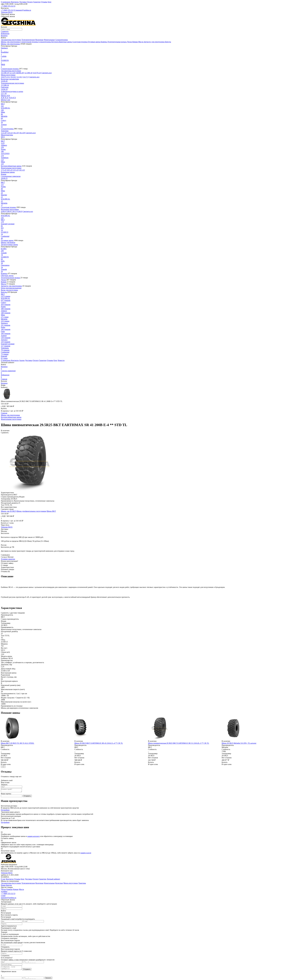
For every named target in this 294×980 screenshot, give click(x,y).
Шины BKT (51, 511)
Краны (3, 174)
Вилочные (39, 40)
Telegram (4, 12)
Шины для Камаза (8, 242)
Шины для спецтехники (10, 42)
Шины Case (5, 100)
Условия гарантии (8, 559)
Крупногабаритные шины (61, 42)
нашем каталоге (33, 836)
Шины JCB (5, 96)
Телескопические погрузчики (12, 83)
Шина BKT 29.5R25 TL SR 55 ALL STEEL (17, 743)
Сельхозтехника (61, 40)
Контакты (15, 2)
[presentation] (2, 766)
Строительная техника (29, 42)
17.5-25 (4, 170)
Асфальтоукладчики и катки (12, 91)
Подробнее (5, 810)
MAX (10, 12)
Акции (22, 360)
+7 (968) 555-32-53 (8, 6)
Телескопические (28, 40)
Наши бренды (6, 885)
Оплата (30, 2)
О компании (6, 2)
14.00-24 (4, 89)
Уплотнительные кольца (117, 42)
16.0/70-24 (37, 73)
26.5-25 (22, 170)
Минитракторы (7, 135)
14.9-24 (10, 133)
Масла (141, 42)
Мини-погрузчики (8, 75)
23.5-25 (16, 170)
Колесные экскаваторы (10, 79)
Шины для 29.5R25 (8, 511)
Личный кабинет (53, 879)
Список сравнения (8, 372)
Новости (61, 360)
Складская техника (80, 42)
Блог (49, 2)
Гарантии (37, 2)
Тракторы (4, 131)
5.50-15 (14, 211)
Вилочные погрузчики (10, 209)
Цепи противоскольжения (11, 288)
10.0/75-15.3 (5, 77)
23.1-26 (4, 93)
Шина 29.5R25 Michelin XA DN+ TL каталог (239, 743)
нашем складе (85, 853)
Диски (129, 42)
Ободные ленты (7, 276)
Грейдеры (4, 87)
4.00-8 (3, 211)
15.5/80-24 (5, 85)
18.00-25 (4, 178)
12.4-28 (4, 133)
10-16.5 (13, 77)
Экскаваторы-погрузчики (11, 40)
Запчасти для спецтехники (154, 42)
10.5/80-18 (5, 73)
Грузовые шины (94, 42)
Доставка (22, 2)
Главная (4, 379)
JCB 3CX (4, 98)
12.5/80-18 (28, 73)
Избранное (5, 376)
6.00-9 (19, 211)
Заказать (48, 978)
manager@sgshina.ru (23, 10)
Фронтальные (49, 40)
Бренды (168, 42)
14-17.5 (25, 77)
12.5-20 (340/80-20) (16, 73)
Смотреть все (46, 73)
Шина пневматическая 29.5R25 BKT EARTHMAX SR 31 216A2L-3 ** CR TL (178, 743)
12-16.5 (19, 77)
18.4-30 (16, 133)
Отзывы (44, 2)
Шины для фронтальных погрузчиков (31, 511)
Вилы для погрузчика (9, 290)
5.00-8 (8, 211)
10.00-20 (4, 81)
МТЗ (3, 137)
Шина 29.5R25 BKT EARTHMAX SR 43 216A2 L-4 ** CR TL (98, 743)
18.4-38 (22, 133)
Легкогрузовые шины (9, 245)
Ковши (135, 42)
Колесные (59, 883)
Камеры (104, 42)
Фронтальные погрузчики (11, 168)
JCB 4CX (12, 98)
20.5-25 (10, 170)
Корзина (4, 368)
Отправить (27, 796)
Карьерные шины (8, 172)
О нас (3, 879)
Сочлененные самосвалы (11, 176)
